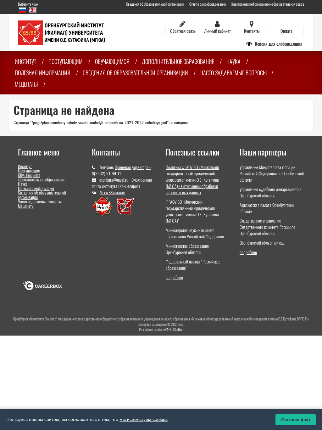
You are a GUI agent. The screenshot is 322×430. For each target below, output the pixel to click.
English (32, 10)
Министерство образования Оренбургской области (187, 249)
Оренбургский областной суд (262, 243)
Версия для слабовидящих (278, 44)
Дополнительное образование (178, 61)
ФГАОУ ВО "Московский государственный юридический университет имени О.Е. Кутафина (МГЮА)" (192, 211)
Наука (233, 61)
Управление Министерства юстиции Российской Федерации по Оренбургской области (272, 173)
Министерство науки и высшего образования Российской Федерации (195, 233)
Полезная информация (42, 73)
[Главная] (61, 32)
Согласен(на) (295, 419)
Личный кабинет (217, 31)
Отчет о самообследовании (207, 4)
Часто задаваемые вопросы (233, 73)
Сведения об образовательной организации (155, 4)
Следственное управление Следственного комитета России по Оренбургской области (267, 227)
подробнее (174, 277)
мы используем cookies (143, 419)
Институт (25, 61)
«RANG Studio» (173, 329)
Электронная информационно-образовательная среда (267, 4)
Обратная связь (183, 31)
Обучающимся (112, 61)
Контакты (252, 31)
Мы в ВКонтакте (112, 192)
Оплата (286, 31)
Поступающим (65, 61)
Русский (22, 10)
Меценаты (26, 84)
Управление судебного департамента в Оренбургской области (270, 192)
